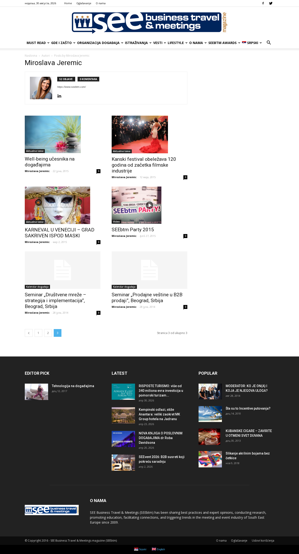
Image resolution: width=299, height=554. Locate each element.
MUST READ (36, 42)
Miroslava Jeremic (37, 171)
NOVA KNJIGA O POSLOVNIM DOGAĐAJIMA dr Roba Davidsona (160, 437)
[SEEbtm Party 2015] (149, 205)
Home (68, 3)
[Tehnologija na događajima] (36, 392)
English (160, 549)
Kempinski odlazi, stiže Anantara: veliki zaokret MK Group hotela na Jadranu (159, 414)
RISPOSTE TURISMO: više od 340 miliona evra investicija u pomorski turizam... (161, 390)
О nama (101, 3)
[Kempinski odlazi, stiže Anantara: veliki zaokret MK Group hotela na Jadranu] (123, 415)
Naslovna (31, 56)
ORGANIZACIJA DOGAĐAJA (98, 42)
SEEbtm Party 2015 (133, 229)
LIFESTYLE (176, 42)
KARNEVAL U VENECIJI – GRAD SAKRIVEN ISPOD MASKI (59, 232)
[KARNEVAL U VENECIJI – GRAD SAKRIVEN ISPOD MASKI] (62, 205)
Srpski (252, 42)
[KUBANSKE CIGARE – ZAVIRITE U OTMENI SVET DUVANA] (209, 437)
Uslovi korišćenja (263, 541)
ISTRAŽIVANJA (136, 42)
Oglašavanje (83, 3)
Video (116, 221)
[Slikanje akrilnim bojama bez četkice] (210, 459)
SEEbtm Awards (222, 42)
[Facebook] (263, 3)
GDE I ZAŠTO (61, 42)
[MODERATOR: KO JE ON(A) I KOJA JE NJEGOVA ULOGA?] (210, 391)
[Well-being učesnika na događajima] (62, 134)
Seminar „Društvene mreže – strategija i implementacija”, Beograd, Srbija (55, 300)
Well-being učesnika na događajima (50, 162)
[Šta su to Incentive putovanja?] (210, 414)
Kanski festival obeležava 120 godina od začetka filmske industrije (144, 165)
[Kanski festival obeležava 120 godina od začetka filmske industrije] (149, 134)
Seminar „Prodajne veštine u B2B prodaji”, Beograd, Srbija (147, 297)
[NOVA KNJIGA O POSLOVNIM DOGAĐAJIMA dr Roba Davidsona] (123, 439)
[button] (268, 42)
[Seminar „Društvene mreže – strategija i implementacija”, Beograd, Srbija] (62, 270)
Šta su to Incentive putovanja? (248, 408)
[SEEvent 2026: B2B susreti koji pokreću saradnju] (123, 463)
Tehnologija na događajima (73, 386)
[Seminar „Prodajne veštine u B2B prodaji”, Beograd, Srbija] (149, 270)
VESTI (157, 42)
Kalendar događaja (37, 286)
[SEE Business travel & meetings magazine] (149, 22)
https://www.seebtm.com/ (71, 86)
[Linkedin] (61, 96)
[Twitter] (270, 3)
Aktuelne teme (34, 151)
